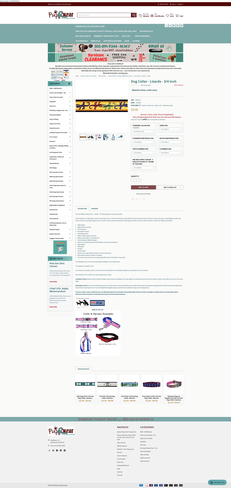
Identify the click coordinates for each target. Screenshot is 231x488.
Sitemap (136, 41)
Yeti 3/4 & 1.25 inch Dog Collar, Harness (129, 397)
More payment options (143, 193)
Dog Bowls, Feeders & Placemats (57, 158)
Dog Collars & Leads (56, 97)
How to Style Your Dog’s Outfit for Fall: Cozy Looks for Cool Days (106, 31)
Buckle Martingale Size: (169, 138)
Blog (127, 41)
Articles (126, 36)
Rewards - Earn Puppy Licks (106, 36)
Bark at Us (95, 41)
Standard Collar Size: (141, 127)
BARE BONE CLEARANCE (57, 205)
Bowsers (52, 141)
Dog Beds (53, 101)
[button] (115, 47)
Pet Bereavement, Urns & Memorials (58, 224)
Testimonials (81, 41)
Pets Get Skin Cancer (57, 265)
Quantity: (135, 176)
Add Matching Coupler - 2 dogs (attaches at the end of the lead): (143, 162)
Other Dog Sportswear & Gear (58, 186)
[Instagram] (177, 25)
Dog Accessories (55, 124)
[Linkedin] (181, 25)
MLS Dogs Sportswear (57, 201)
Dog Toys (53, 106)
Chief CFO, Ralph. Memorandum (59, 290)
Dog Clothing (54, 119)
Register (180, 4)
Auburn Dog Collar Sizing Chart (90, 26)
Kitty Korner (54, 210)
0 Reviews (94, 208)
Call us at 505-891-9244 (58, 446)
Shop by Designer (55, 115)
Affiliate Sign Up (83, 36)
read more (53, 282)
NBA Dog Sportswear (56, 176)
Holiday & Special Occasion (58, 132)
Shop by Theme (55, 229)
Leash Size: (164, 126)
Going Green (54, 214)
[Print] (136, 199)
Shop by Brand (54, 163)
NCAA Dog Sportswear (57, 192)
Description (82, 208)
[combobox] (107, 15)
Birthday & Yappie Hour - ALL (59, 110)
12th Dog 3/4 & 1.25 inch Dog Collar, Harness (85, 397)
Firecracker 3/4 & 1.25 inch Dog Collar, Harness (151, 397)
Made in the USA (55, 234)
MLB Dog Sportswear (56, 181)
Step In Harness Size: (140, 149)
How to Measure (142, 36)
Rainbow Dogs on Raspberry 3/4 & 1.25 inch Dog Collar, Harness (174, 398)
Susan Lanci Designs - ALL (58, 93)
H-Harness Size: (165, 149)
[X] (166, 25)
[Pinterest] (170, 25)
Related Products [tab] (83, 369)
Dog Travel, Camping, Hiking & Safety (59, 147)
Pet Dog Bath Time (56, 152)
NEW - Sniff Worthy (56, 88)
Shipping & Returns (112, 41)
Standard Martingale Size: (143, 138)
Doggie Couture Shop (57, 238)
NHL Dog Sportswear (56, 196)
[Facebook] (174, 25)
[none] (102, 105)
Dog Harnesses (54, 128)
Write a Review (178, 85)
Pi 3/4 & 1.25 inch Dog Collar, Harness (107, 397)
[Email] (132, 199)
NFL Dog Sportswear (56, 172)
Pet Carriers (53, 137)
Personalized (54, 218)
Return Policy (146, 31)
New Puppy (53, 168)
